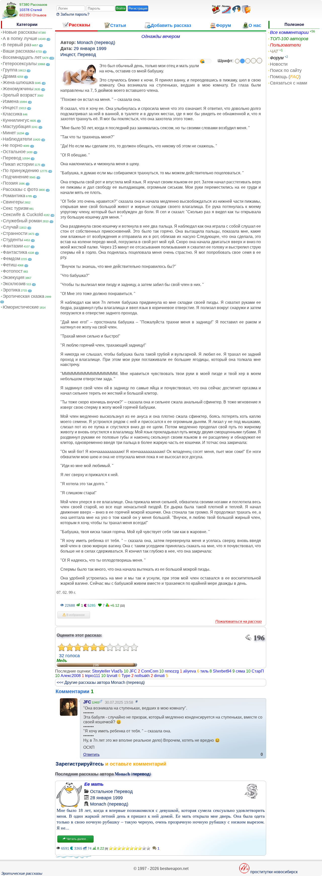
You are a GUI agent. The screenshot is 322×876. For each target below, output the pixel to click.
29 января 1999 (90, 48)
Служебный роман (22, 220)
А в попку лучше (20, 38)
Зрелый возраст (19, 95)
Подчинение (16, 176)
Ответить (91, 754)
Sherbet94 (222, 671)
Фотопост (13, 271)
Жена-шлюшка (18, 82)
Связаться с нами (288, 83)
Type (126, 676)
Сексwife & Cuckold (23, 214)
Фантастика (15, 252)
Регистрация (138, 8)
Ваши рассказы (19, 51)
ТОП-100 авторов (289, 38)
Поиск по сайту (286, 70)
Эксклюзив (14, 283)
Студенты (13, 239)
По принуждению (21, 170)
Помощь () (285, 76)
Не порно (12, 145)
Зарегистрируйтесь (80, 764)
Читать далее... (77, 839)
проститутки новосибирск (274, 872)
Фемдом (11, 258)
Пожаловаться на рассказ (238, 621)
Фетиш (10, 264)
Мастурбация (17, 126)
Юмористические (21, 307)
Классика (12, 113)
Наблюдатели (17, 139)
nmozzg (172, 671)
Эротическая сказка (23, 296)
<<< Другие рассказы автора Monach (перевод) (101, 682)
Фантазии (13, 245)
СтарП (258, 671)
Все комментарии (289, 32)
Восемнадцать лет (22, 57)
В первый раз (17, 44)
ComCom (149, 671)
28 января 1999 (106, 797)
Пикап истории (18, 164)
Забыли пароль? (74, 14)
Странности (15, 233)
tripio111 (92, 676)
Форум (277, 57)
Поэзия (10, 183)
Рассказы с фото (20, 189)
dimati (159, 676)
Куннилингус (16, 120)
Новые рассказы (20, 32)
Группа (10, 69)
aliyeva (189, 671)
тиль (204, 671)
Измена (11, 101)
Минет (9, 132)
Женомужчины (18, 88)
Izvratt (112, 676)
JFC (133, 671)
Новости (279, 64)
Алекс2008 (71, 676)
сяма (240, 671)
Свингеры (13, 201)
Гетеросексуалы (20, 63)
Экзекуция (13, 277)
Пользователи (285, 45)
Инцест (10, 107)
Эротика (11, 290)
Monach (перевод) (96, 42)
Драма (9, 76)
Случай (10, 227)
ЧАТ (274, 51)
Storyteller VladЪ (107, 671)
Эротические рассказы (21, 873)
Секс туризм (15, 208)
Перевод (12, 157)
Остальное (14, 151)
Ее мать (94, 784)
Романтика (14, 195)
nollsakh (142, 676)
